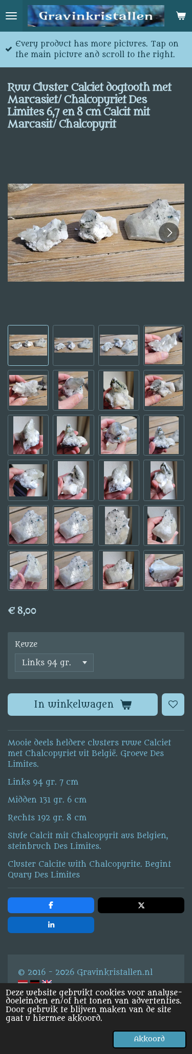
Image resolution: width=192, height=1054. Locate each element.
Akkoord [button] (149, 1039)
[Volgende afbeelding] (169, 232)
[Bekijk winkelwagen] (180, 16)
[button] (28, 345)
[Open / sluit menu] (11, 16)
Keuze (26, 644)
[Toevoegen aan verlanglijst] (173, 704)
